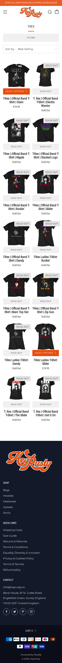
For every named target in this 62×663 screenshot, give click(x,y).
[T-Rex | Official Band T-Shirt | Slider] (45, 182)
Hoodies (8, 495)
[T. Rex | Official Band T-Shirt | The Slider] (16, 388)
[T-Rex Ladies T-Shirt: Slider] (45, 336)
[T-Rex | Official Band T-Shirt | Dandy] (16, 233)
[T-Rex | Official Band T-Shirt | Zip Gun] (45, 285)
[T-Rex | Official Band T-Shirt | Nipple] (16, 130)
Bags (6, 490)
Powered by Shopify (31, 654)
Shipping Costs (12, 530)
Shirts (6, 512)
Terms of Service (13, 564)
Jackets (8, 507)
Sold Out (45, 91)
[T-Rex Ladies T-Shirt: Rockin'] (45, 233)
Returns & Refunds (15, 541)
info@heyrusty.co (14, 587)
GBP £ (29, 630)
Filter (31, 37)
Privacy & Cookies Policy (18, 558)
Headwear (9, 501)
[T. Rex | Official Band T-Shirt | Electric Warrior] (45, 75)
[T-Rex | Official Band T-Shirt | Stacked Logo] (45, 130)
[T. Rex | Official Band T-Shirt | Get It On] (45, 388)
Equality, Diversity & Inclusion (21, 552)
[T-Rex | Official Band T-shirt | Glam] (16, 75)
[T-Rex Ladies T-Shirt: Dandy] (16, 336)
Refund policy (12, 569)
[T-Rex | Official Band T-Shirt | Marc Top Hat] (16, 285)
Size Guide (10, 535)
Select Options (14, 91)
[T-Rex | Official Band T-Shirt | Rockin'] (16, 182)
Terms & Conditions (15, 547)
